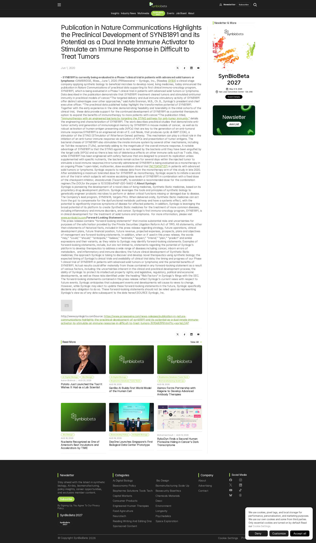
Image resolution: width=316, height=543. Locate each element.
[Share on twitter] (177, 68)
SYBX (171, 80)
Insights (115, 13)
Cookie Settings (261, 526)
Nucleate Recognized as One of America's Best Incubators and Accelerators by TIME (80, 445)
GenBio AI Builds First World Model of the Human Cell (130, 389)
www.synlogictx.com (73, 217)
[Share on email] (198, 68)
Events (170, 13)
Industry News (128, 13)
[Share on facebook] (184, 68)
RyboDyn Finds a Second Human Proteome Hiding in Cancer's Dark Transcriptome (178, 442)
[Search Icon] (255, 4)
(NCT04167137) (158, 166)
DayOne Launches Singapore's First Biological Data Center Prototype (131, 443)
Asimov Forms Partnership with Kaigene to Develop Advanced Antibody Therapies (176, 391)
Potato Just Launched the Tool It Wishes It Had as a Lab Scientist (82, 386)
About (191, 13)
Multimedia (143, 13)
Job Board (181, 13)
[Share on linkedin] (191, 68)
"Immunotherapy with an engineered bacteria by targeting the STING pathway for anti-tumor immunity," (125, 118)
